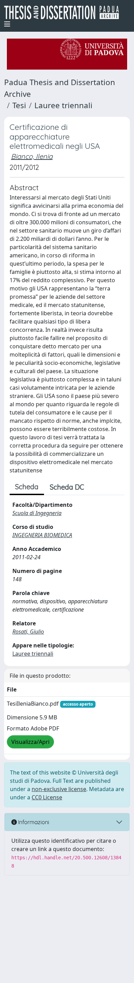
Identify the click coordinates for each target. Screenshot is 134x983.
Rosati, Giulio (28, 631)
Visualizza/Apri (30, 742)
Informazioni (33, 822)
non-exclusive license (59, 789)
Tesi (19, 105)
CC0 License (47, 797)
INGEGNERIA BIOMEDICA (42, 535)
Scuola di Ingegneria (37, 513)
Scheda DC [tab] (67, 487)
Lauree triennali (63, 105)
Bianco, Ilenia (32, 156)
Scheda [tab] (26, 486)
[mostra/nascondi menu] (7, 24)
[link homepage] (64, 12)
